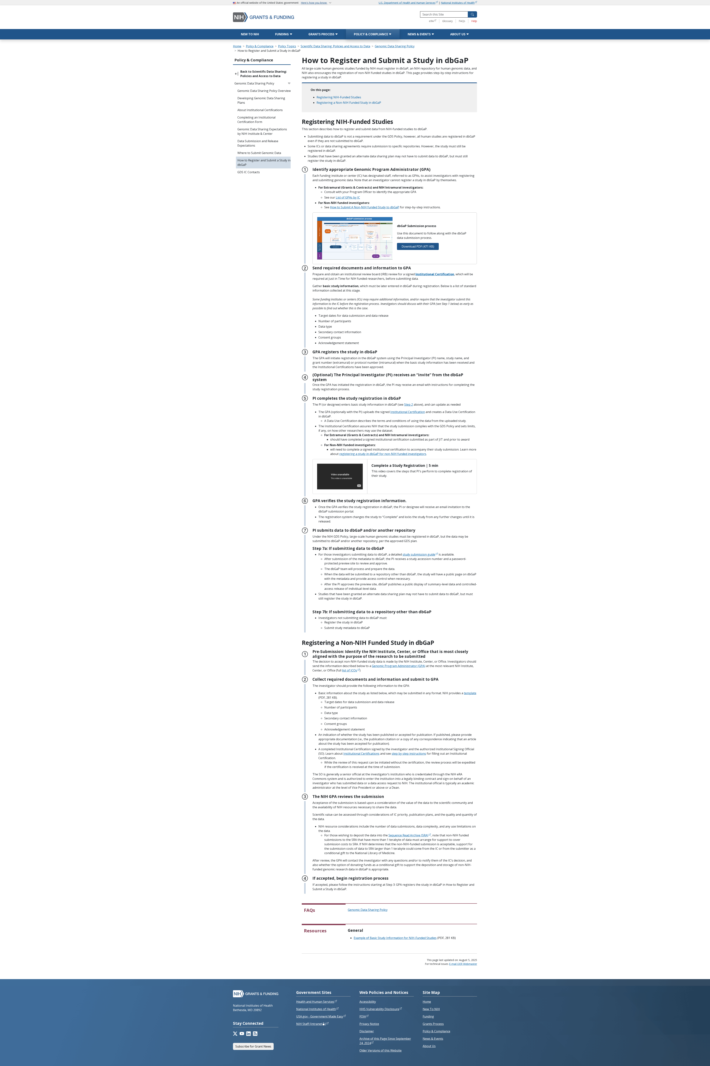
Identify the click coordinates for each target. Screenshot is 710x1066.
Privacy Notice (369, 1024)
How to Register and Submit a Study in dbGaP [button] (263, 162)
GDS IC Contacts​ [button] (248, 172)
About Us (458, 34)
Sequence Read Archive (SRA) (408, 835)
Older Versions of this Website (380, 1050)
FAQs (462, 21)
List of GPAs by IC (348, 197)
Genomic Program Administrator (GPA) (398, 666)
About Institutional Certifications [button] (260, 110)
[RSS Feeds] (255, 1033)
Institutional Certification (434, 274)
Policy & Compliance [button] (253, 59)
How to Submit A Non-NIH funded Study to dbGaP (364, 207)
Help (474, 21)
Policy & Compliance (371, 34)
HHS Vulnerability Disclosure (379, 1009)
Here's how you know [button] (314, 2)
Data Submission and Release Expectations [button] (257, 143)
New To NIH (431, 1009)
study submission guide (419, 554)
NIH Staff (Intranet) (311, 1024)
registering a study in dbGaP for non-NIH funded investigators (382, 454)
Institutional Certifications (361, 754)
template (470, 693)
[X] (235, 1033)
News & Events (419, 34)
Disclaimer (366, 1031)
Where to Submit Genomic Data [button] (259, 153)
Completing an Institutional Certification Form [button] (256, 119)
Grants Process (321, 34)
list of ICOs (349, 670)
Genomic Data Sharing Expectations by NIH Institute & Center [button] (262, 131)
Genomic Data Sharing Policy (395, 46)
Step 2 (408, 404)
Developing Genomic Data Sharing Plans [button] (261, 100)
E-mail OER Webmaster (463, 964)
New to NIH (250, 34)
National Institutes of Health (458, 2)
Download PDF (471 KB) (418, 246)
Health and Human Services (315, 1002)
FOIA (362, 1016)
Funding (282, 34)
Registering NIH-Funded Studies (339, 97)
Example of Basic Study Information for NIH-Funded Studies (395, 938)
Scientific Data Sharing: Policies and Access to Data (335, 46)
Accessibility (367, 1002)
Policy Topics (287, 46)
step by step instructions (409, 754)
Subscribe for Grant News (253, 1046)
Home (237, 46)
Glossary (447, 21)
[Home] (279, 17)
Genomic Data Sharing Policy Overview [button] (264, 91)
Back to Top (693, 1059)
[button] (262, 74)
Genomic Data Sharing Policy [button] (254, 83)
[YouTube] (242, 1033)
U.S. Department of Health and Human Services (407, 2)
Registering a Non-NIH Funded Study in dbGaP (349, 103)
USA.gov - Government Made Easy (319, 1016)
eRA (431, 21)
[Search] (472, 14)
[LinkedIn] (248, 1033)
